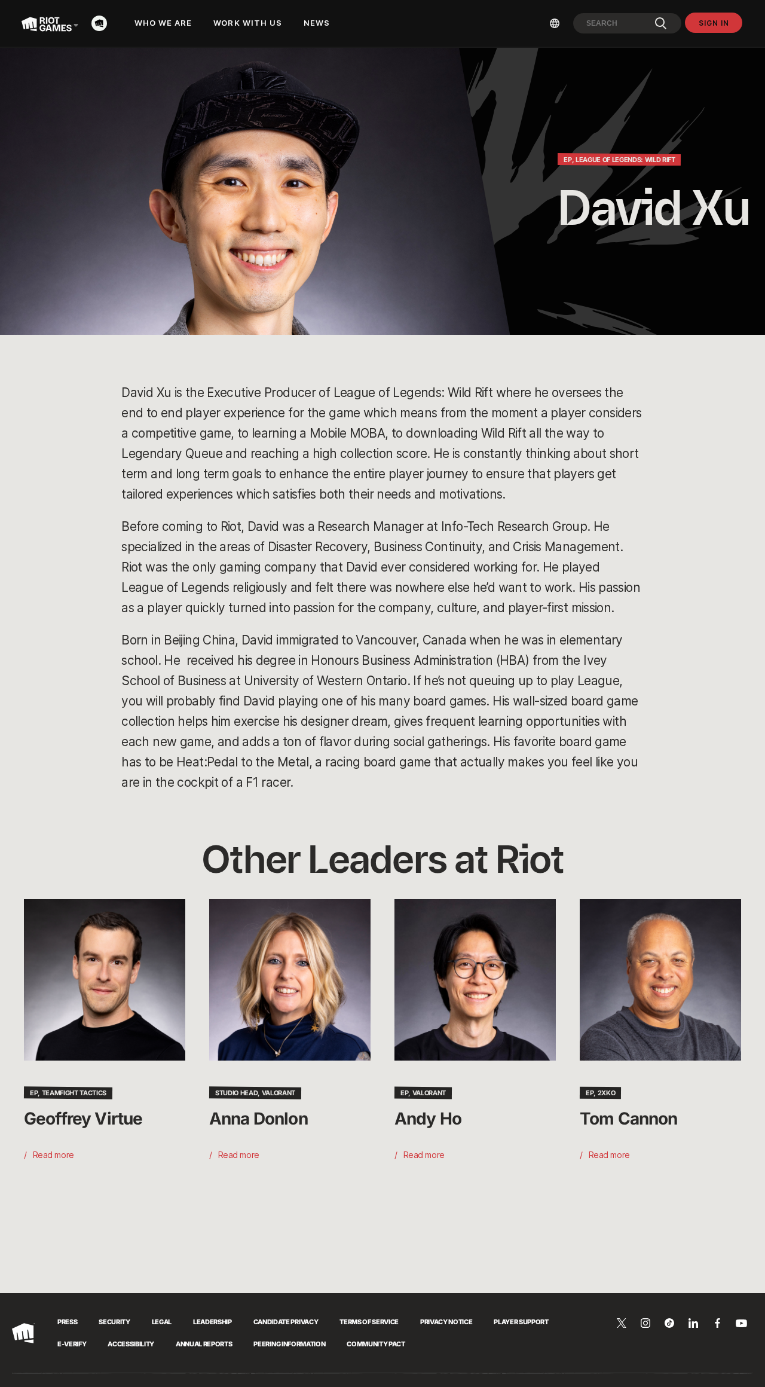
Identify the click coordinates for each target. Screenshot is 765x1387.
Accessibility (131, 1344)
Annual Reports (204, 1344)
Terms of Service (369, 1322)
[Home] (102, 23)
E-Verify (71, 1344)
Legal (162, 1322)
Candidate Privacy (285, 1322)
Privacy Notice (446, 1322)
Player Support (521, 1322)
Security (114, 1322)
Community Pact (376, 1344)
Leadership (212, 1322)
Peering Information (289, 1344)
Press (67, 1322)
